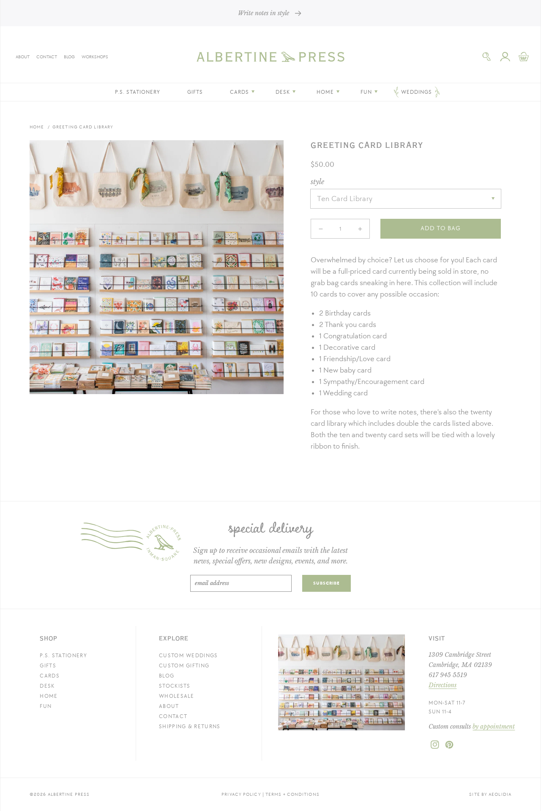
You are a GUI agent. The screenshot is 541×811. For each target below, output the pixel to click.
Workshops (95, 57)
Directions (442, 685)
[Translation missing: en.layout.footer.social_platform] (435, 747)
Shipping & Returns (189, 726)
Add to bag (441, 228)
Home (37, 127)
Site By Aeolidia (490, 794)
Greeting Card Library (82, 127)
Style (317, 181)
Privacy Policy (241, 794)
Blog (69, 57)
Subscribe (326, 583)
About (23, 57)
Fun (46, 706)
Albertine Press (69, 794)
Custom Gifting (184, 665)
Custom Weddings (188, 655)
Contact (46, 57)
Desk (47, 686)
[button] (486, 56)
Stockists (175, 686)
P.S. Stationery (63, 655)
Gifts (48, 665)
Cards (50, 675)
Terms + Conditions (292, 794)
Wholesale (176, 696)
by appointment (494, 726)
